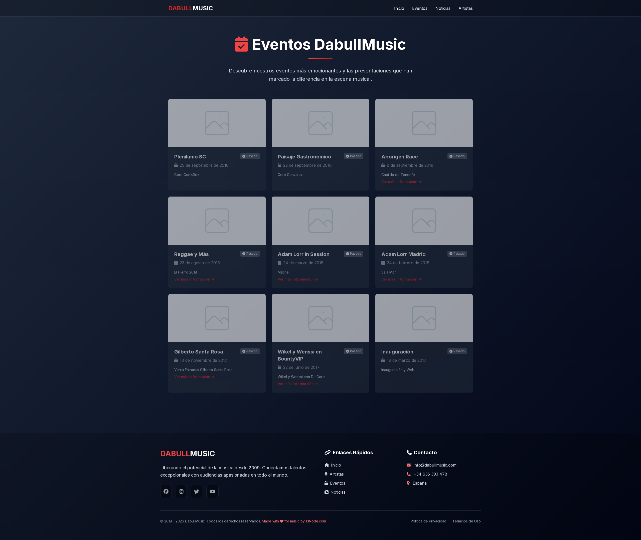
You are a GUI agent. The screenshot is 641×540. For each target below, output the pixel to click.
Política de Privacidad (428, 521)
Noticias (442, 8)
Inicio (399, 8)
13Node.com (316, 521)
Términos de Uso (466, 521)
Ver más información (399, 181)
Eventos (419, 8)
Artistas (465, 8)
